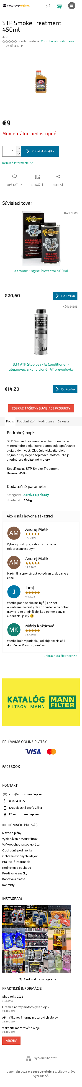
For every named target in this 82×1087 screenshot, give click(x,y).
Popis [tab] (10, 421)
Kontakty (8, 885)
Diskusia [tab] (63, 421)
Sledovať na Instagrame (40, 979)
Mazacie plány (11, 833)
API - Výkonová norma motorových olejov (30, 1018)
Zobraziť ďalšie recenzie (60, 656)
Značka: (14, 46)
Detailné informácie (15, 163)
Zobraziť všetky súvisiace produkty (41, 408)
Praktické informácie (16, 862)
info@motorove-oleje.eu (26, 794)
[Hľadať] (47, 5)
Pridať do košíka (43, 151)
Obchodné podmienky (17, 850)
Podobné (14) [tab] (26, 421)
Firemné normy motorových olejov (25, 1007)
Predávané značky (14, 873)
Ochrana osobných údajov (20, 856)
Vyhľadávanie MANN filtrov (20, 839)
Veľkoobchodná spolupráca (21, 844)
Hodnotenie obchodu (16, 868)
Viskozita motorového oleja (21, 1028)
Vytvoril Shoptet (45, 1058)
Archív (11, 1040)
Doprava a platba (13, 879)
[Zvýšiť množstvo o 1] (18, 148)
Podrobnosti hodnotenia (57, 41)
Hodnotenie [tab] (46, 421)
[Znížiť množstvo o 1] (18, 153)
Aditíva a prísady (36, 495)
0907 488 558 (17, 801)
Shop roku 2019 (12, 997)
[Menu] (71, 5)
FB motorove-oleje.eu (24, 814)
